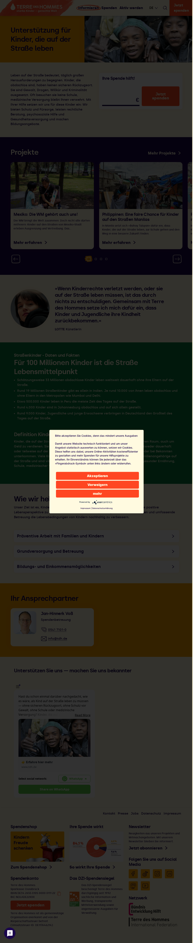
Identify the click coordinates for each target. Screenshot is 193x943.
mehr (97, 493)
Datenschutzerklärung (102, 508)
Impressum (85, 508)
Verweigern (97, 484)
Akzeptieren (97, 476)
